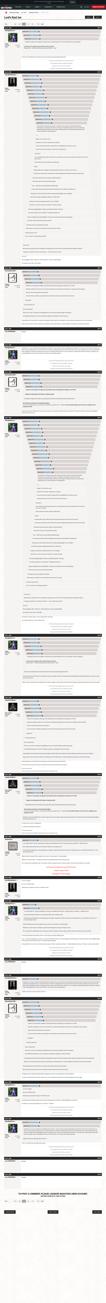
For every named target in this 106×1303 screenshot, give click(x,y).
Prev (6, 24)
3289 (19, 24)
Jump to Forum (53, 1212)
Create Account (98, 7)
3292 (33, 24)
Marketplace (61, 7)
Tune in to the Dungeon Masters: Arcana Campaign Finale (49, 2)
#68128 (99, 959)
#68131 (99, 1082)
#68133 (99, 1158)
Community (48, 7)
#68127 (99, 901)
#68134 (99, 1174)
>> (38, 31)
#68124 (99, 774)
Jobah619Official (33, 271)
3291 (28, 24)
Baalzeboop (32, 904)
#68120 (99, 372)
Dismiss (72, 2)
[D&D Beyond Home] (6, 7)
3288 (15, 24)
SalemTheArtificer (33, 31)
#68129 (99, 975)
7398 (38, 24)
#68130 (99, 998)
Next (42, 24)
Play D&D (18, 7)
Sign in (88, 7)
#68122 (99, 635)
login (52, 1194)
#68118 (99, 328)
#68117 (99, 268)
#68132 (99, 1118)
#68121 (99, 417)
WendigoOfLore (35, 38)
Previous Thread (10, 1212)
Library (37, 7)
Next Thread (97, 1212)
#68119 (99, 345)
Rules (28, 7)
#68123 (99, 697)
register (65, 1194)
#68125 (99, 836)
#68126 (99, 877)
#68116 (99, 72)
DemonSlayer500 (34, 275)
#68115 (99, 27)
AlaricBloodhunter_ (35, 79)
